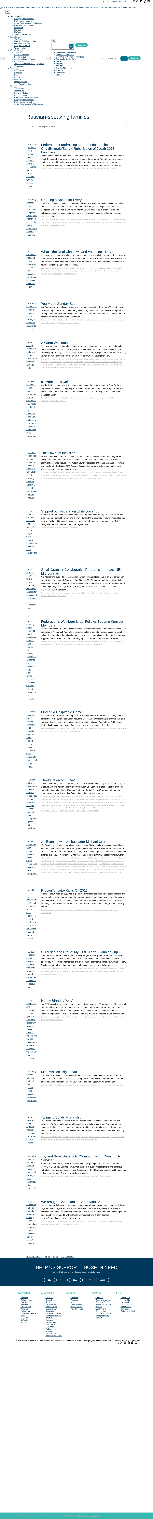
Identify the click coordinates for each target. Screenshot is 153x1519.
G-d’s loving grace (96, 472)
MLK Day (111, 805)
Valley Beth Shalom (59, 225)
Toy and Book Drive (97, 1176)
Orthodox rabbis (46, 271)
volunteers (76, 323)
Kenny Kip (109, 219)
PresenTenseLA (46, 913)
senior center (122, 1085)
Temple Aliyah (95, 222)
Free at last (100, 796)
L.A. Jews (71, 593)
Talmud (63, 401)
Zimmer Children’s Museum (69, 1224)
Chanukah (58, 1137)
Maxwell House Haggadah (99, 805)
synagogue (110, 271)
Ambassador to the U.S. (83, 858)
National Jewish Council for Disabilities (74, 365)
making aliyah (60, 869)
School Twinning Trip (65, 971)
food (70, 320)
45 (57, 1256)
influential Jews (99, 861)
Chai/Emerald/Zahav (51, 168)
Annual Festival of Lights (48, 1176)
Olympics (48, 222)
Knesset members (46, 644)
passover (44, 808)
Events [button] (114, 2)
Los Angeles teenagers (60, 644)
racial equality (105, 808)
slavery (56, 811)
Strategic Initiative (81, 811)
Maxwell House (85, 805)
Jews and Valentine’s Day (113, 268)
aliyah (56, 858)
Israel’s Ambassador (61, 864)
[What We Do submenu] (21, 37)
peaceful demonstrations (55, 808)
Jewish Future (53, 802)
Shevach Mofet (77, 971)
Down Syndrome (53, 359)
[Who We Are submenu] (21, 50)
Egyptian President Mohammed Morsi (64, 861)
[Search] (71, 46)
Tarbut (88, 222)
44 (54, 1256)
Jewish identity (95, 968)
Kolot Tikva (116, 219)
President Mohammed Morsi (103, 869)
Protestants (79, 808)
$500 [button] (89, 1280)
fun (47, 219)
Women (108, 168)
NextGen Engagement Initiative (109, 593)
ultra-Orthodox (97, 644)
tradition (117, 271)
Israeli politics (108, 642)
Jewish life (44, 365)
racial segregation (115, 808)
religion (70, 271)
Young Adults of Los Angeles (54, 1020)
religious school (66, 222)
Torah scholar (88, 478)
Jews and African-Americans (80, 802)
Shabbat (55, 1140)
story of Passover (70, 811)
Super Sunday (61, 323)
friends (43, 219)
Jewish (68, 398)
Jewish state (117, 866)
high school (108, 359)
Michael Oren (69, 869)
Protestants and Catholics (92, 808)
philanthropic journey (90, 1017)
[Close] (102, 58)
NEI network (95, 593)
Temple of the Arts (116, 872)
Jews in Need (94, 802)
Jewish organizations (106, 866)
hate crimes (52, 799)
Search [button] (106, 2)
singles (86, 271)
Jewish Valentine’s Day (82, 268)
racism (47, 811)
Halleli (102, 359)
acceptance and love (55, 472)
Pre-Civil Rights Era (69, 808)
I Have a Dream (89, 799)
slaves (62, 811)
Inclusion (61, 219)
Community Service (47, 320)
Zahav (113, 168)
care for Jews (45, 1085)
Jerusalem (71, 268)
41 (46, 1256)
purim (54, 222)
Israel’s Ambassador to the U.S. (77, 864)
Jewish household (96, 398)
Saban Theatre (45, 872)
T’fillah (83, 222)
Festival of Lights (75, 1176)
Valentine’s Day (58, 274)
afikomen (44, 796)
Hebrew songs (53, 219)
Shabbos (119, 365)
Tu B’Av (50, 274)
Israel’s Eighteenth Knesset (80, 642)
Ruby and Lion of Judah (97, 168)
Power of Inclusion (114, 475)
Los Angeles (109, 320)
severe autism (68, 731)
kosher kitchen (103, 1085)
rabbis (54, 271)
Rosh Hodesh (116, 398)
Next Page (69, 1256)
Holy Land (72, 799)
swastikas (90, 811)
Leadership (76, 168)
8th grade (44, 359)
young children (45, 1224)
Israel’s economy (93, 864)
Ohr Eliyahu (90, 365)
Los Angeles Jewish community (102, 910)
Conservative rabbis (47, 268)
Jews (91, 268)
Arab (60, 642)
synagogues (77, 872)
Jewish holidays (85, 398)
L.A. (119, 802)
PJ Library (110, 1221)
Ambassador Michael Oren (67, 858)
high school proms (62, 799)
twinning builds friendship (89, 1140)
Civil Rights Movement (89, 796)
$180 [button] (75, 1280)
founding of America (83, 861)
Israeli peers (84, 1137)
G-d (89, 472)
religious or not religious (61, 478)
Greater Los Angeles (93, 359)
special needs (55, 367)
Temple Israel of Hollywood (117, 222)
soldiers (91, 271)
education (65, 1137)
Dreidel (65, 1221)
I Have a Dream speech (102, 799)
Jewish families (86, 320)
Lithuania (121, 968)
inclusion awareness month (87, 219)
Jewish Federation (90, 362)
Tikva (50, 225)
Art (42, 1221)
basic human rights (65, 796)
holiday (56, 268)
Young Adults (78, 367)
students (100, 971)
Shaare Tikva (76, 222)
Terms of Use (95, 1516)
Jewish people (62, 802)
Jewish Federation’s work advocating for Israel (85, 866)
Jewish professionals (47, 593)
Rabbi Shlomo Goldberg (108, 365)
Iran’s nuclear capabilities (113, 861)
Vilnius (60, 974)
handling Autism (108, 472)
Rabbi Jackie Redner (56, 731)
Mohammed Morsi (79, 869)
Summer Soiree (102, 1017)
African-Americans (53, 796)
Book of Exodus (77, 796)
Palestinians (90, 869)
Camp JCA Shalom (49, 1221)
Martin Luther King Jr (73, 805)
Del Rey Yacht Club (56, 1085)
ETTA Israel (83, 472)
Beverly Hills (45, 527)
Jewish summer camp (98, 320)
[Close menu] (7, 12)
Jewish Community (56, 362)
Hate (115, 472)
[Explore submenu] (17, 68)
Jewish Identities (85, 968)
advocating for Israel (47, 858)
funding (65, 1085)
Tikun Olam (44, 225)
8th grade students (46, 968)
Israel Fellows (67, 642)
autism (77, 472)
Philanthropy (74, 527)
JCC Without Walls (74, 1221)
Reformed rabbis (61, 271)
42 (49, 1256)
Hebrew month (55, 398)
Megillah (123, 219)
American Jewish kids (47, 1137)
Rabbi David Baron (118, 869)
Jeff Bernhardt (100, 219)
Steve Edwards (68, 872)
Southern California (57, 872)
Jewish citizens (117, 642)
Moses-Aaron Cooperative (114, 728)
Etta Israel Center (64, 359)
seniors (116, 320)
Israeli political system (96, 642)
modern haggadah (120, 805)
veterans (69, 323)
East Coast (48, 861)
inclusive (116, 359)
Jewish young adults (61, 593)
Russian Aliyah (54, 971)
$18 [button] (49, 1280)
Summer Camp (51, 323)
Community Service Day (61, 320)
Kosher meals (113, 1085)
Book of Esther (45, 398)
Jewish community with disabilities (73, 362)
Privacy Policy (82, 1516)
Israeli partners (62, 968)
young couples (55, 1224)
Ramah (58, 222)
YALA (116, 1017)
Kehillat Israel (113, 968)
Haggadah (44, 799)
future (106, 796)
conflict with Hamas (106, 858)
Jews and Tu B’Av (99, 268)
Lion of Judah (85, 168)
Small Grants (62, 596)
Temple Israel (104, 222)
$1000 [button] (102, 1280)
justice (101, 802)
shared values (45, 367)
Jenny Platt (117, 799)
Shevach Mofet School (90, 971)
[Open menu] (2, 58)
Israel (112, 799)
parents (97, 365)
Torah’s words (97, 478)
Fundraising (68, 168)
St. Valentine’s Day (100, 271)
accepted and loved (69, 472)
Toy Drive (107, 1176)
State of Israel (72, 644)
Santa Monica (118, 1221)
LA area (50, 365)
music (43, 222)
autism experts (50, 728)
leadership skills (79, 910)
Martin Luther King (60, 805)
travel (55, 974)
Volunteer (111, 1017)
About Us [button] (122, 2)
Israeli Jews (63, 268)
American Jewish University (49, 642)
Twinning (78, 1140)
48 (62, 1256)
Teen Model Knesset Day (84, 644)
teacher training (108, 971)
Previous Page (33, 1256)
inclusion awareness (71, 219)
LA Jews (77, 593)
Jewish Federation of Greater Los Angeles (109, 362)
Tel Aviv (116, 971)
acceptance (44, 472)
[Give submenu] (15, 86)
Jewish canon (75, 398)
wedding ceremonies (70, 274)
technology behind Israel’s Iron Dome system (96, 872)
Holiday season (85, 1176)
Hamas (92, 861)
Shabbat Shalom (55, 401)
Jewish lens (69, 910)
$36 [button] (62, 1280)
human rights (80, 799)
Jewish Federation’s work (62, 866)
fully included (79, 359)
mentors (115, 910)
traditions (44, 274)
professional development (49, 596)
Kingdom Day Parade (110, 802)
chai (42, 168)
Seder (52, 811)
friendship (61, 168)
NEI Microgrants (86, 593)
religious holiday (78, 271)
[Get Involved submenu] (21, 16)
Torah (81, 478)
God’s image (60, 728)
